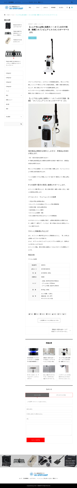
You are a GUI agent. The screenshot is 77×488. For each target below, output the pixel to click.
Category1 (8, 73)
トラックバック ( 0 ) (61, 395)
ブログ (37, 7)
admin (35, 24)
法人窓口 (61, 7)
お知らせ (45, 7)
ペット (7, 91)
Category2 (8, 77)
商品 (30, 7)
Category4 (8, 86)
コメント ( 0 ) (37, 395)
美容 (7, 108)
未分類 (7, 104)
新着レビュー (9, 99)
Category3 (8, 82)
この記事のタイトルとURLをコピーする (49, 320)
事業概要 (53, 7)
